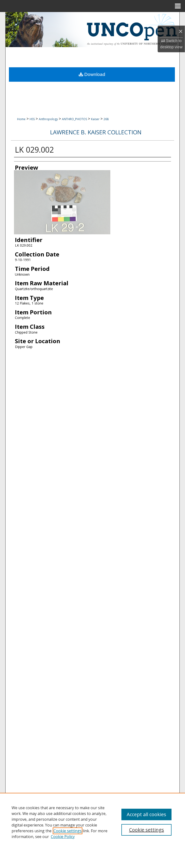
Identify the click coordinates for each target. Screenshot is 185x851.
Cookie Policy (63, 836)
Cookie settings (67, 830)
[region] (92, 822)
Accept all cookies (146, 814)
